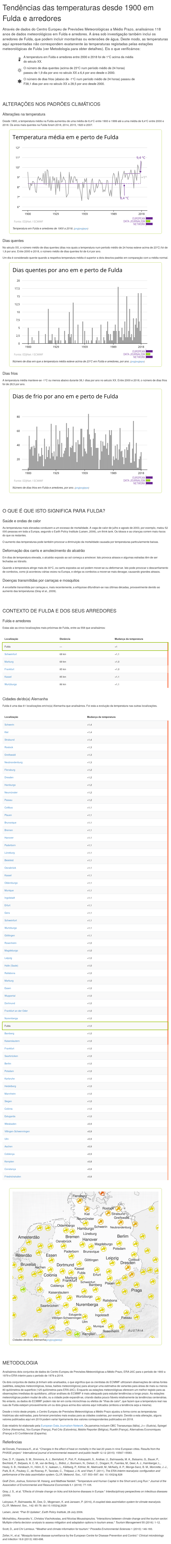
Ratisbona (10, 973)
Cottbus (9, 807)
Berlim (8, 1063)
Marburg (9, 661)
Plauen (8, 815)
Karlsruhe (10, 1078)
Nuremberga (11, 1018)
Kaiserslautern (12, 1041)
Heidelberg (10, 1086)
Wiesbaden (10, 1123)
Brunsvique (10, 822)
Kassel (8, 676)
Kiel (6, 732)
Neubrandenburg (14, 762)
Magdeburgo (11, 950)
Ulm (7, 1138)
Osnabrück (10, 867)
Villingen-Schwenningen (17, 1131)
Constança (10, 1169)
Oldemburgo (11, 882)
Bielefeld (9, 860)
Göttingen (10, 935)
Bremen (9, 830)
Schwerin (9, 724)
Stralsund (10, 739)
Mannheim (10, 1093)
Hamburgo (10, 784)
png (77, 228)
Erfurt (7, 905)
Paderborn (10, 845)
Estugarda (10, 1116)
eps (86, 228)
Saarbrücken (11, 1056)
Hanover (9, 837)
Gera (7, 912)
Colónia (9, 1108)
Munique (9, 890)
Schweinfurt (11, 654)
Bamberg (9, 1033)
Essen (8, 988)
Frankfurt (9, 669)
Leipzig (8, 958)
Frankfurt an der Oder (16, 1010)
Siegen (8, 1101)
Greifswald (10, 754)
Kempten (9, 1161)
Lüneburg (10, 852)
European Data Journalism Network (62, 1425)
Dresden (9, 777)
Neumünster (11, 792)
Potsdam (9, 1071)
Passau (8, 800)
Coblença (10, 1154)
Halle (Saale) (11, 965)
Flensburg (10, 769)
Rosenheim (11, 943)
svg (81, 228)
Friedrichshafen (13, 1176)
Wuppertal (10, 995)
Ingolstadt (10, 897)
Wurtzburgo (11, 684)
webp (58, 1339)
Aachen (9, 1146)
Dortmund (10, 1003)
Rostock (9, 747)
